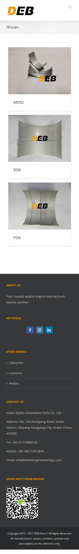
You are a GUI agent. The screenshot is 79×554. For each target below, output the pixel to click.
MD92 (39, 67)
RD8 (39, 135)
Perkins (14, 383)
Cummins (15, 373)
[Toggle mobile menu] (70, 6)
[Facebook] (30, 330)
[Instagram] (39, 330)
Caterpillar (16, 363)
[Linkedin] (49, 330)
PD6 (39, 202)
